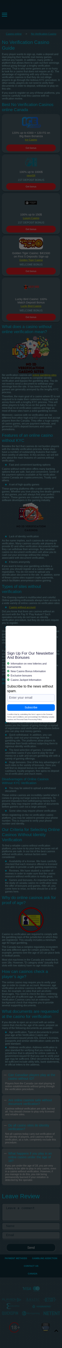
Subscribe (31, 707)
